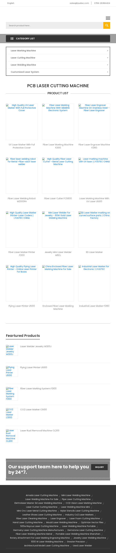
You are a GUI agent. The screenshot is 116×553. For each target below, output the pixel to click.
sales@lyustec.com (79, 3)
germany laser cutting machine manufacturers (38, 530)
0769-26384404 (102, 3)
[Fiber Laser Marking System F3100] (12, 393)
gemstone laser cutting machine (85, 530)
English (10, 3)
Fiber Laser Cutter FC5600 (58, 198)
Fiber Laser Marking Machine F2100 (58, 146)
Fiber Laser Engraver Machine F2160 (94, 146)
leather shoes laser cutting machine (42, 514)
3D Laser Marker (94, 252)
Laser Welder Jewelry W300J (35, 346)
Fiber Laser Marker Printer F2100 (21, 254)
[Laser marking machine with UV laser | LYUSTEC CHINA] (94, 160)
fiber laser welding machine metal (34, 533)
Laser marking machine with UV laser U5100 (94, 200)
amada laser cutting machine (42, 495)
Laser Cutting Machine (59, 57)
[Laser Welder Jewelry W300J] (12, 350)
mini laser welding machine (75, 495)
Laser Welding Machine (59, 64)
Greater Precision (76, 541)
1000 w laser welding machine (47, 541)
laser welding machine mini (75, 506)
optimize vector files (92, 522)
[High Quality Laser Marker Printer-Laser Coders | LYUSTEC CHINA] (21, 215)
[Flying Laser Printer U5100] (12, 371)
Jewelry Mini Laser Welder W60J (58, 254)
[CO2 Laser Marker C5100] (12, 413)
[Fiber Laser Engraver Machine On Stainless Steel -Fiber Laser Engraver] (94, 107)
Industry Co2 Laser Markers (79, 514)
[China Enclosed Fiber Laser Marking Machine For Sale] (58, 267)
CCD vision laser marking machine (84, 503)
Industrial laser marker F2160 (94, 305)
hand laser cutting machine (28, 522)
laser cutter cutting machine (41, 506)
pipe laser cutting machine (76, 499)
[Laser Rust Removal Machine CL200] (12, 435)
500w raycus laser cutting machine (39, 526)
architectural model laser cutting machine (46, 545)
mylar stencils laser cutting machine (79, 510)
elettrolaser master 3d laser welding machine (38, 503)
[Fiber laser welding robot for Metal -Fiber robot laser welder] (21, 161)
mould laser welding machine (61, 522)
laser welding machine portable (79, 526)
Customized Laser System (59, 71)
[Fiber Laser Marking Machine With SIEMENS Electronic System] (58, 107)
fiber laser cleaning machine (31, 518)
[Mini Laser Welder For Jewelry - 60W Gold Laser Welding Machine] (58, 215)
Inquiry (99, 467)
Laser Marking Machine (59, 50)
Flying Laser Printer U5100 (22, 305)
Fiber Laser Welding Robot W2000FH (22, 200)
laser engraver (58, 518)
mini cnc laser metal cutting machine (37, 510)
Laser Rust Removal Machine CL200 (39, 430)
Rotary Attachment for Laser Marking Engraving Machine (40, 537)
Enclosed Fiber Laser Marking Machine (58, 307)
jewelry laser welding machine (89, 537)
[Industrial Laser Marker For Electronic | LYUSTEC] (94, 267)
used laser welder (82, 545)
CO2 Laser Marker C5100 (33, 409)
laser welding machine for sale (41, 499)
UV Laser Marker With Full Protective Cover (22, 146)
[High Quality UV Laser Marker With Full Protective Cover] (21, 107)
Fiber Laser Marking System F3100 (38, 388)
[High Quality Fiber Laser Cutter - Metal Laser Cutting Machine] (58, 161)
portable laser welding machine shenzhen (78, 533)
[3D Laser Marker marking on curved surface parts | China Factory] (94, 215)
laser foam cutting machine (84, 518)
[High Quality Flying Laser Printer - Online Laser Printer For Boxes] (21, 269)
